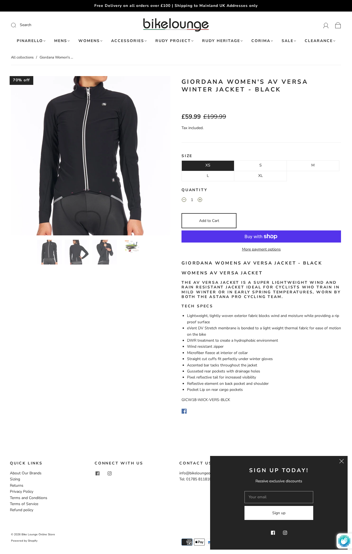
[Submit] (50, 25)
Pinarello (30, 40)
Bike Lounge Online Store (38, 534)
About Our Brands (26, 473)
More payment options (261, 249)
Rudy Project (173, 40)
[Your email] (278, 497)
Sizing (15, 479)
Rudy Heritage (221, 40)
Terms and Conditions (28, 497)
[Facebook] (184, 411)
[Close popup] (342, 462)
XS (207, 165)
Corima (260, 40)
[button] (27, 157)
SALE (287, 40)
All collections (22, 57)
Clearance (319, 40)
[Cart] (338, 24)
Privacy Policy (21, 491)
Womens (89, 40)
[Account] (326, 24)
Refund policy (21, 510)
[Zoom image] (91, 157)
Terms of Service (24, 503)
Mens (60, 40)
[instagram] (109, 473)
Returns (16, 485)
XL (260, 175)
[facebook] (97, 473)
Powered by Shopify (24, 541)
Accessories (127, 40)
